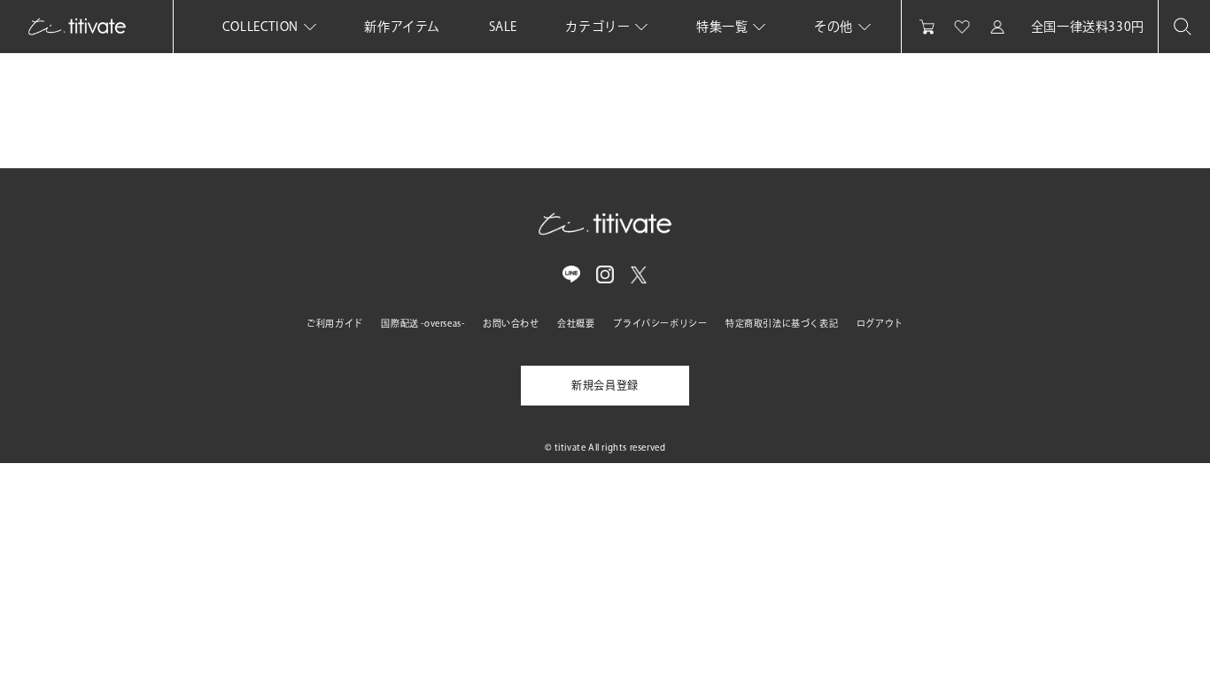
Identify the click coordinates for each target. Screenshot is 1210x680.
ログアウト (880, 323)
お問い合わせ (511, 323)
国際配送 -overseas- (422, 323)
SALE (503, 26)
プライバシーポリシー (660, 323)
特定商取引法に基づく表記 (781, 323)
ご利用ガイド (334, 323)
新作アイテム (402, 26)
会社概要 (575, 323)
